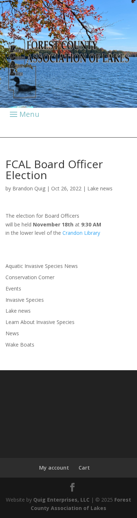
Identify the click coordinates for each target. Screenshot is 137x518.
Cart (84, 467)
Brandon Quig (28, 188)
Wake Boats (19, 344)
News (12, 333)
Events (13, 288)
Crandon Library (81, 232)
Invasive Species (24, 299)
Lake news (100, 188)
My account (54, 467)
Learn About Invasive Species (40, 322)
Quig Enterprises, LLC (61, 499)
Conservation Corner (29, 277)
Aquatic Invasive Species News (41, 265)
